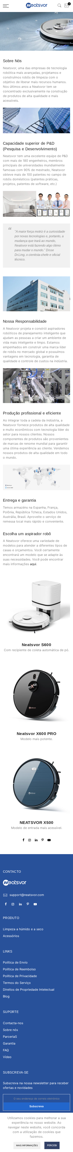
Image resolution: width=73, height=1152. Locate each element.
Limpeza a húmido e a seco (23, 929)
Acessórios (11, 936)
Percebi (52, 1145)
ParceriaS (10, 1037)
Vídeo (7, 1057)
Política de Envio (15, 962)
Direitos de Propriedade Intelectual (28, 989)
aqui (33, 564)
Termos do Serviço (17, 983)
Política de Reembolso (19, 969)
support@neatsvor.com (27, 895)
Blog (6, 996)
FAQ (6, 1050)
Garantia (9, 1043)
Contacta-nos (13, 1023)
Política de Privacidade (20, 976)
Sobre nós (10, 1030)
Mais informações (27, 1145)
